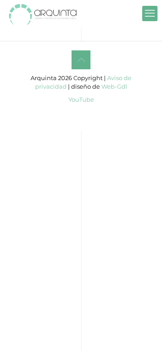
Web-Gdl (114, 86)
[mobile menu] (150, 13)
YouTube (81, 99)
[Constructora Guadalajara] (43, 13)
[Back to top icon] (81, 59)
